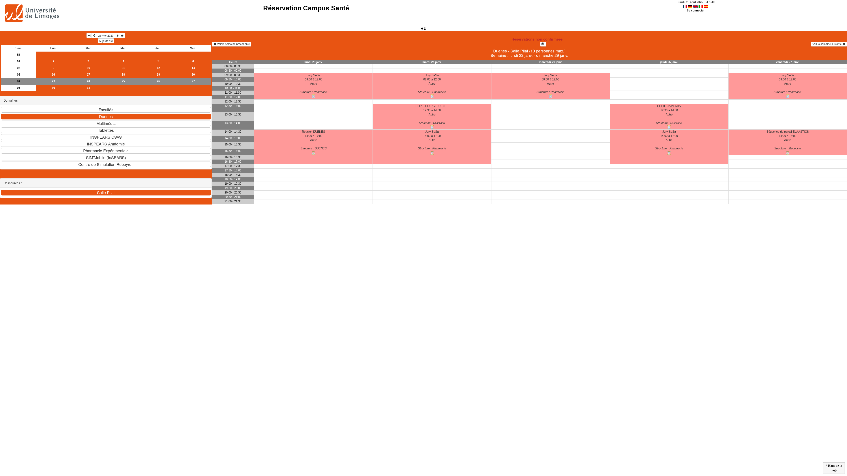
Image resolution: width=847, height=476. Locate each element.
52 (18, 54)
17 (88, 74)
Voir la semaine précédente (233, 44)
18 (123, 74)
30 (53, 87)
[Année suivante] (122, 35)
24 (88, 81)
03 (18, 74)
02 (18, 68)
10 (88, 68)
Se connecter (696, 10)
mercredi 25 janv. (550, 62)
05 (18, 87)
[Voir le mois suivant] (117, 35)
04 (18, 81)
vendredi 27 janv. (787, 62)
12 (158, 68)
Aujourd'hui (106, 41)
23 (53, 81)
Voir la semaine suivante (827, 44)
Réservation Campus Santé (306, 8)
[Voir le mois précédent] (94, 35)
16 (53, 74)
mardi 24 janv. (432, 62)
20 (193, 74)
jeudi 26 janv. (669, 62)
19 (158, 74)
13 (193, 68)
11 (123, 68)
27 (193, 81)
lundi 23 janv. (313, 62)
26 (158, 81)
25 (123, 81)
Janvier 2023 (106, 35)
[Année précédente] (89, 35)
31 (88, 87)
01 (18, 61)
